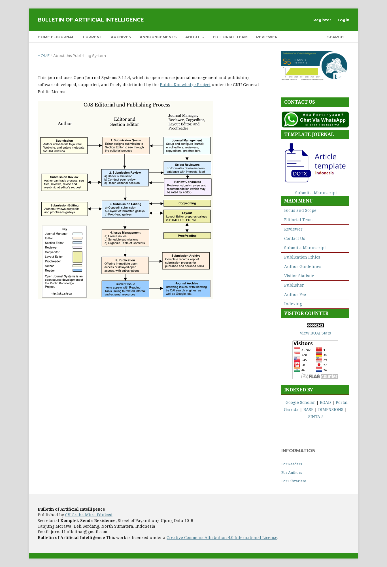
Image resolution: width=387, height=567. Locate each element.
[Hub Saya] (315, 126)
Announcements (158, 37)
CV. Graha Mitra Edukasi (88, 514)
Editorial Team (230, 37)
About (193, 37)
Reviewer (267, 37)
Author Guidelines (302, 266)
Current (92, 37)
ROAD (325, 402)
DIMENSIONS (330, 409)
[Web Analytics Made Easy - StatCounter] (315, 326)
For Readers (291, 463)
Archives (121, 37)
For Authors (291, 472)
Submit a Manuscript (316, 192)
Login (343, 20)
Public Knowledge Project (185, 84)
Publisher (294, 285)
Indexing (293, 303)
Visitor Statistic (299, 275)
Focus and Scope (300, 210)
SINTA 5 (316, 416)
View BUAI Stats (315, 333)
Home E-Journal (56, 37)
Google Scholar (300, 402)
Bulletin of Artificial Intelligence (91, 20)
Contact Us (294, 238)
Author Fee (295, 294)
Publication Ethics (302, 257)
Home (44, 55)
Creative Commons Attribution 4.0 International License (222, 537)
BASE (308, 409)
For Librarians (294, 480)
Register (322, 20)
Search (335, 37)
